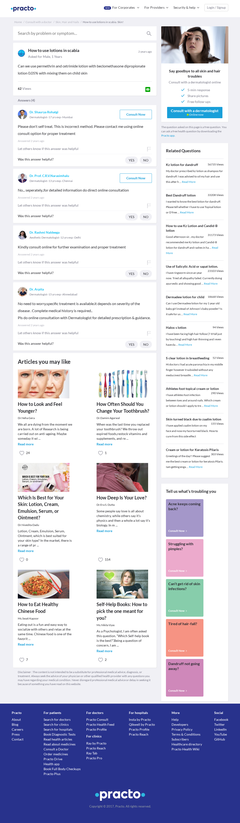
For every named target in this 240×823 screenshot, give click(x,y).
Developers (180, 724)
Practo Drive (53, 759)
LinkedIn (220, 729)
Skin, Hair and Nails (67, 22)
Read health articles (58, 739)
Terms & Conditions (186, 734)
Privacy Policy (182, 729)
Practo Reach (96, 748)
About (16, 719)
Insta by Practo (140, 719)
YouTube (220, 734)
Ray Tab (91, 753)
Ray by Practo (96, 743)
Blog (15, 724)
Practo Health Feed (100, 724)
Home (18, 22)
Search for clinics (56, 724)
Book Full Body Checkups (62, 769)
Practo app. (168, 135)
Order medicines (56, 754)
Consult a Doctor (56, 749)
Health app (52, 764)
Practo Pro (94, 758)
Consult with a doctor (39, 22)
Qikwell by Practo (142, 724)
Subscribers (180, 739)
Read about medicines (59, 744)
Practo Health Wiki (185, 749)
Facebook (221, 719)
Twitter (219, 724)
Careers (17, 729)
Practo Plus (52, 774)
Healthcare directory (187, 744)
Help (175, 719)
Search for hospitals (58, 729)
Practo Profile (96, 729)
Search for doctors (57, 719)
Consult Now (135, 114)
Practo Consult (97, 719)
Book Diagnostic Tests (59, 734)
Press (16, 734)
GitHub (219, 739)
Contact (17, 739)
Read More (188, 182)
